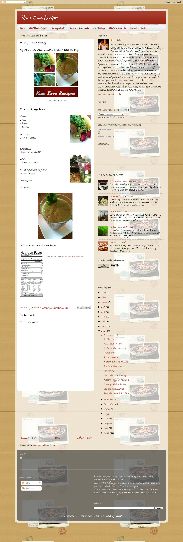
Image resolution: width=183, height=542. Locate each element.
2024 (104, 293)
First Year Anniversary (114, 366)
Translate (120, 117)
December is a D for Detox (117, 393)
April (106, 428)
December (109, 335)
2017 (103, 307)
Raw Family (68, 256)
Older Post (84, 438)
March (107, 433)
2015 (103, 317)
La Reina (118, 40)
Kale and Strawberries (114, 389)
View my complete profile (110, 94)
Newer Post (28, 438)
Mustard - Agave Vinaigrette (116, 380)
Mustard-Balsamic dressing (116, 362)
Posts (27, 483)
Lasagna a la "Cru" (118, 242)
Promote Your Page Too (106, 136)
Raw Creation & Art (117, 28)
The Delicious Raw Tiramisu (123, 181)
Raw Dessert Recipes (37, 28)
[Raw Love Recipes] (99, 133)
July (106, 414)
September (109, 404)
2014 (103, 321)
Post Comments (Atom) (44, 445)
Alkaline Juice (109, 353)
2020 (104, 302)
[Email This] (78, 307)
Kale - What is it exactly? (115, 375)
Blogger (118, 516)
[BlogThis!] (81, 307)
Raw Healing (99, 28)
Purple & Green (111, 357)
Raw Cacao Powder (113, 344)
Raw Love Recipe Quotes (79, 28)
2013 (103, 326)
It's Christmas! (110, 339)
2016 (103, 312)
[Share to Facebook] (86, 307)
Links (143, 28)
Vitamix (23, 152)
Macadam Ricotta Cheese (121, 196)
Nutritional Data (78, 256)
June (106, 418)
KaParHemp (109, 371)
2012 (103, 331)
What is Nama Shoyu (119, 212)
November (109, 399)
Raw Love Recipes (40, 17)
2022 (104, 297)
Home (22, 28)
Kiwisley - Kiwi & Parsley (115, 384)
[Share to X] (83, 307)
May (106, 423)
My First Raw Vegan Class (121, 227)
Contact (133, 28)
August (107, 409)
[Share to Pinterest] (89, 307)
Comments (29, 488)
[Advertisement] (55, 413)
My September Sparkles (115, 348)
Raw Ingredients (57, 28)
